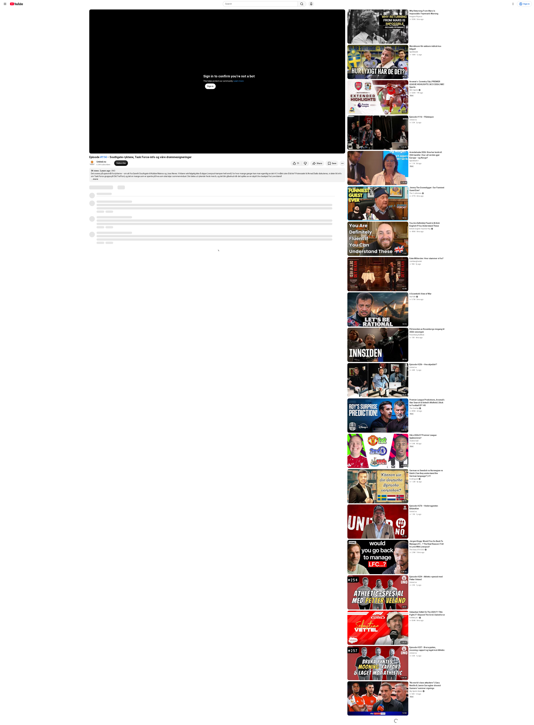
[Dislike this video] (305, 163)
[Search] (301, 4)
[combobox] (261, 4)
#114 (103, 157)
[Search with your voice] (311, 4)
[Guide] (5, 4)
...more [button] (94, 179)
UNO (113, 171)
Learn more (238, 81)
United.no (101, 161)
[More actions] (342, 163)
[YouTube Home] (16, 4)
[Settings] (513, 4)
